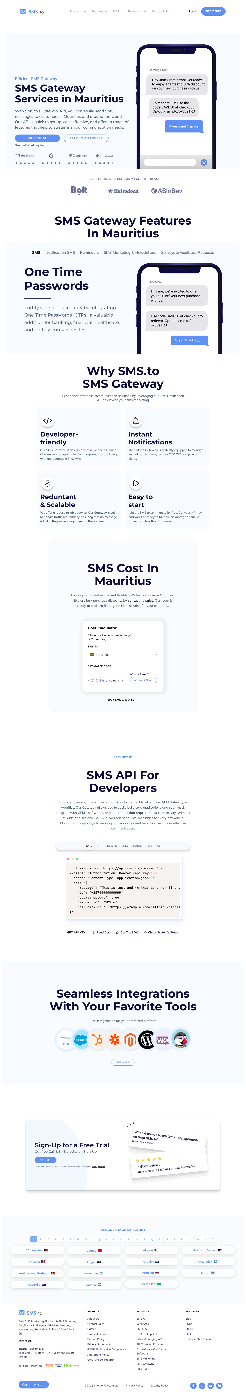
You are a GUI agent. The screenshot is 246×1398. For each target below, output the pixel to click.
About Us (93, 1318)
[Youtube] (210, 1386)
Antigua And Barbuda (34, 1273)
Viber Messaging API (149, 1339)
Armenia (148, 1272)
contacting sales (140, 600)
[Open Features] (106, 11)
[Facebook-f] (193, 1386)
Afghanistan (34, 1250)
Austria (91, 1285)
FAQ (188, 1334)
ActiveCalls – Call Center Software (152, 1351)
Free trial (37, 138)
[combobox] (123, 654)
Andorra (34, 1262)
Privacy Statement (98, 1344)
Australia (34, 1284)
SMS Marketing (146, 1358)
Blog (188, 1318)
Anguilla (148, 1261)
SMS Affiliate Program (101, 1359)
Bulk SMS (142, 1368)
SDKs (188, 1324)
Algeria (148, 1250)
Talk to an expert (86, 138)
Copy (175, 865)
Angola (91, 1262)
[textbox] (123, 654)
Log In (193, 11)
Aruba (205, 1273)
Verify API (143, 1324)
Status (189, 1329)
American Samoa (205, 1250)
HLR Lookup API (147, 1334)
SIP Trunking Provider (150, 1344)
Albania (91, 1250)
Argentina (91, 1273)
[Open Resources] (144, 11)
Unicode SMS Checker (199, 1339)
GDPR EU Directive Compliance (106, 1349)
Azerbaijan (148, 1284)
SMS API (142, 1318)
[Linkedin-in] (219, 1386)
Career (91, 1329)
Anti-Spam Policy (98, 1354)
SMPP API (143, 1329)
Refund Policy (96, 1339)
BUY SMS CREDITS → (123, 699)
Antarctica (205, 1261)
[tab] (36, 252)
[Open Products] (84, 11)
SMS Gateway (145, 1363)
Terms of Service (97, 1334)
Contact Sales (95, 1324)
